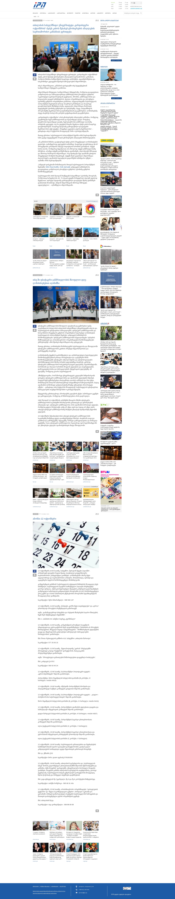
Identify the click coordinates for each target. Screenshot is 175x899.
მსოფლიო (70, 13)
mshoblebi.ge (69, 839)
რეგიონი (77, 13)
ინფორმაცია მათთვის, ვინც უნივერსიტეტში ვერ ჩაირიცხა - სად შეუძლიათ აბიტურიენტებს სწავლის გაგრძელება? (57, 456)
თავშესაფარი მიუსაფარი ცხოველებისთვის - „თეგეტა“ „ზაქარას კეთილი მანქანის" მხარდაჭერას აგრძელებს (109, 54)
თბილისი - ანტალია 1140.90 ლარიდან (38, 239)
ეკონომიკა (85, 13)
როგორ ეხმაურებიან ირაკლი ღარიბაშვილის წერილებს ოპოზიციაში (73, 476)
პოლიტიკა (43, 13)
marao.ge (35, 861)
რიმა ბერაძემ (65, 167)
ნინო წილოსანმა (52, 167)
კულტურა (108, 13)
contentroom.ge (37, 506)
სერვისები (54, 886)
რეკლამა (63, 886)
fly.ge (34, 246)
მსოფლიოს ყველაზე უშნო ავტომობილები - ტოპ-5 (108, 442)
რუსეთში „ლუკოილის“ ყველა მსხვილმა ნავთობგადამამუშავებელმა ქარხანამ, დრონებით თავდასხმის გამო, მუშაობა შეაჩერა (110, 31)
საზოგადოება (61, 13)
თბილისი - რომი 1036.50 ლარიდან (90, 239)
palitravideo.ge (36, 267)
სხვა (35, 16)
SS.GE (36, 201)
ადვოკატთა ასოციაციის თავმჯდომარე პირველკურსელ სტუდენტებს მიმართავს (110, 43)
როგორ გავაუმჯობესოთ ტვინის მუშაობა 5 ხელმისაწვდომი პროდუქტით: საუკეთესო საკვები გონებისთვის (90, 857)
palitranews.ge (70, 481)
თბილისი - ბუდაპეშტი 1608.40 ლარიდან (72, 239)
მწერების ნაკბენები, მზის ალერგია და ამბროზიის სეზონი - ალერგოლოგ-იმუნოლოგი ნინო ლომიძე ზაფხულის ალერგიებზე (57, 503)
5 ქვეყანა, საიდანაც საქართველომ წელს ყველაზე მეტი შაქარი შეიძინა (110, 427)
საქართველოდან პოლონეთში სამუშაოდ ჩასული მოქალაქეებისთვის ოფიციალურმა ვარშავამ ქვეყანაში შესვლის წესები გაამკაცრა (90, 479)
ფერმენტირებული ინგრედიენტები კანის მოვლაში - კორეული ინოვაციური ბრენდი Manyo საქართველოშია (90, 503)
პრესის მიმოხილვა (107, 103)
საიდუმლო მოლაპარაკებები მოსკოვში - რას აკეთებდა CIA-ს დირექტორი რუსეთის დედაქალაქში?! (110, 212)
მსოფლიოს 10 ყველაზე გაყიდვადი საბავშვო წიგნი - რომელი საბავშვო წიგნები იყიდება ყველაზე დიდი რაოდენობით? (74, 835)
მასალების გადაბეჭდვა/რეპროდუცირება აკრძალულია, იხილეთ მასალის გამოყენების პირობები (49, 892)
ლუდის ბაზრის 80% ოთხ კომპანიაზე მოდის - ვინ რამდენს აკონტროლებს (40, 476)
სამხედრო (100, 13)
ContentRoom (94, 486)
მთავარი (35, 13)
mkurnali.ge (36, 839)
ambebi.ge (35, 460)
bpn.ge (113, 2)
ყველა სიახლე (116, 60)
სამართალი (51, 13)
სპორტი (92, 13)
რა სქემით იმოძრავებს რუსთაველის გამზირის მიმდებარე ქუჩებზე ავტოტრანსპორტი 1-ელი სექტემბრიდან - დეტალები (57, 478)
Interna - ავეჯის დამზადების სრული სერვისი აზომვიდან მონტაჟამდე (40, 501)
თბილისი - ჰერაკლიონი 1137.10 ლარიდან (57, 239)
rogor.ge (68, 861)
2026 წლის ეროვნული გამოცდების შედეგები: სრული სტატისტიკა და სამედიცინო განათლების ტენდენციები (57, 835)
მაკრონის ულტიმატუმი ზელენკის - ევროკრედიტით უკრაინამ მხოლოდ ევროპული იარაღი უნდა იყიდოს (110, 190)
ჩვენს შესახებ (44, 886)
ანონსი (114, 13)
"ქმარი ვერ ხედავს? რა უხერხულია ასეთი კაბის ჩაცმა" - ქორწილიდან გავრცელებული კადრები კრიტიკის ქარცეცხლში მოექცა (90, 264)
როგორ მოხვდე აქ (91, 201)
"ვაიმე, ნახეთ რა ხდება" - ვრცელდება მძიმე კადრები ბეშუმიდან (40, 262)
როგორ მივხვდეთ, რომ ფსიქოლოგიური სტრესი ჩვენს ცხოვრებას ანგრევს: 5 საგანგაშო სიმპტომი (74, 856)
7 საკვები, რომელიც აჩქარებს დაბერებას (39, 833)
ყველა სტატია (116, 98)
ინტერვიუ (104, 67)
